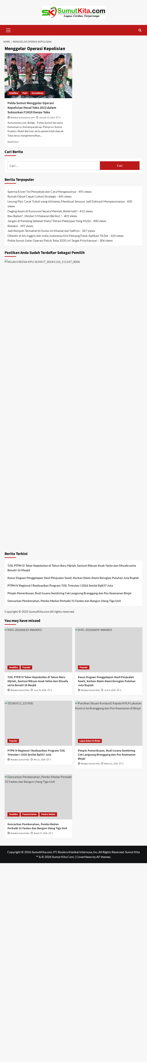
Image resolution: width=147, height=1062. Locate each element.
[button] (8, 30)
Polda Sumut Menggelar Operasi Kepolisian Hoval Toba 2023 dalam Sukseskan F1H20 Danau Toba (31, 108)
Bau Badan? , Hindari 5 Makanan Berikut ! (34, 216)
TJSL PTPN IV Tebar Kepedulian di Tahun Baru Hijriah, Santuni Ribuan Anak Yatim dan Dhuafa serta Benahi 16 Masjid (71, 568)
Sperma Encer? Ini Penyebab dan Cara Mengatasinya (41, 191)
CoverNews (84, 857)
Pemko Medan (48, 814)
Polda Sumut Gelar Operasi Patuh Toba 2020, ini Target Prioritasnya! (52, 240)
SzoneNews (37, 93)
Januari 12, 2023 (47, 117)
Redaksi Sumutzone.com (23, 117)
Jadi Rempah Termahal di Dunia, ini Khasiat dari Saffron (43, 230)
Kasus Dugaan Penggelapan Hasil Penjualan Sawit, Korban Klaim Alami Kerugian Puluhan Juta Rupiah (73, 578)
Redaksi (12, 226)
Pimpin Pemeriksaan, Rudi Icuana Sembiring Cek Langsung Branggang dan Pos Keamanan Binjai (69, 593)
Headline (13, 93)
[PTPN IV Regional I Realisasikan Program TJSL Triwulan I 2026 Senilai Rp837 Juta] (38, 723)
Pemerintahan (29, 814)
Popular (26, 667)
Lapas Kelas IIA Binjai (90, 741)
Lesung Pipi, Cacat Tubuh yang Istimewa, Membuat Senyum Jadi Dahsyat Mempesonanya (66, 201)
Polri (24, 93)
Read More (13, 141)
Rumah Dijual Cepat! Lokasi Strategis (31, 196)
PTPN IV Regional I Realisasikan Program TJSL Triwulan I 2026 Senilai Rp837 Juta (60, 585)
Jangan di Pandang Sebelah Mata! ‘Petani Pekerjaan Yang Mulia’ (49, 221)
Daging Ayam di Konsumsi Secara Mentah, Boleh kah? (42, 211)
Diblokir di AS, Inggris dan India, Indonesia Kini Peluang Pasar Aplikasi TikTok (57, 235)
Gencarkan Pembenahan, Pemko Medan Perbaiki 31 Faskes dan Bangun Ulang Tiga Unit (64, 601)
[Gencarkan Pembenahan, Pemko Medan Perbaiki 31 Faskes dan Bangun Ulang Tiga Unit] (38, 796)
